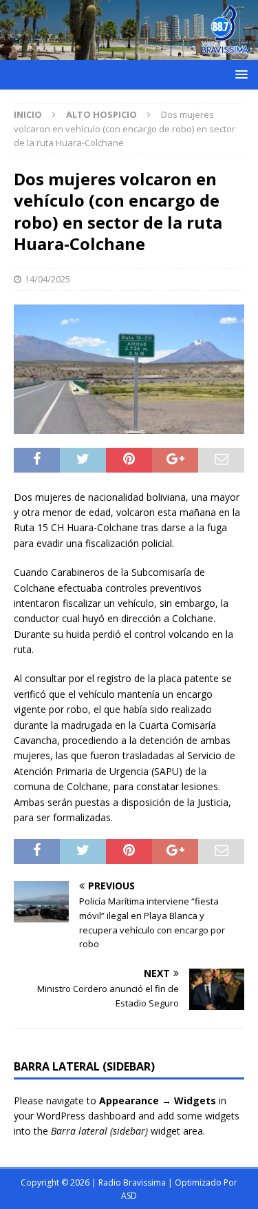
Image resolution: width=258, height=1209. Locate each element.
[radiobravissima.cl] (129, 51)
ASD (129, 1195)
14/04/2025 (47, 279)
